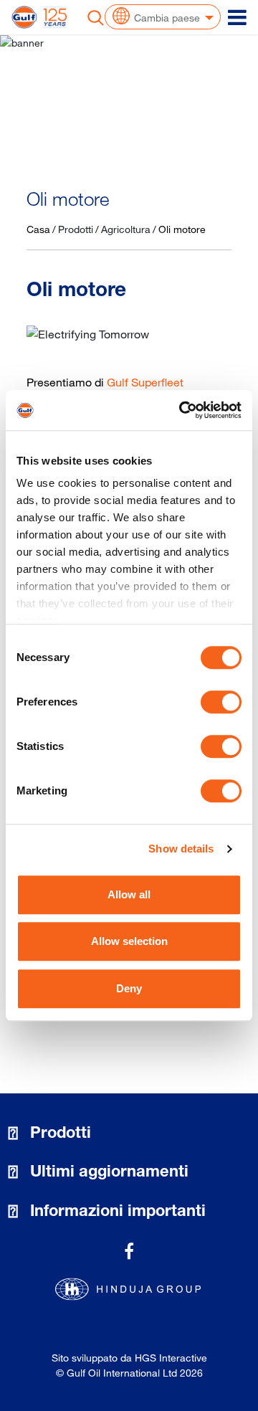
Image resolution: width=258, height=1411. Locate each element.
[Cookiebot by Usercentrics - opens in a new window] (182, 410)
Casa (38, 229)
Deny (129, 988)
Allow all (129, 894)
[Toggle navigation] (237, 17)
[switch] (221, 701)
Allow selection (129, 941)
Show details (181, 848)
